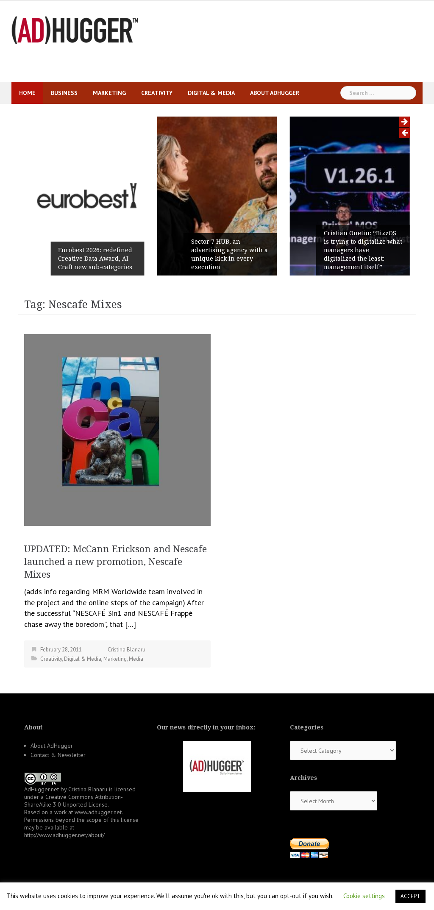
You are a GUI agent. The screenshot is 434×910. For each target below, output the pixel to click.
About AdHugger (274, 93)
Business (64, 93)
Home (27, 93)
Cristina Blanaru (126, 649)
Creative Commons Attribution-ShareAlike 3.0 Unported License (73, 800)
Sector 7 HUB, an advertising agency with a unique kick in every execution (229, 254)
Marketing (109, 93)
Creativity (156, 93)
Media (136, 658)
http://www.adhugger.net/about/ (64, 835)
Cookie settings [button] (364, 896)
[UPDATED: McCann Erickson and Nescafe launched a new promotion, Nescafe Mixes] (117, 429)
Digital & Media (211, 93)
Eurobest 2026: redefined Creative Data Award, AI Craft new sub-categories (95, 258)
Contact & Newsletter (58, 755)
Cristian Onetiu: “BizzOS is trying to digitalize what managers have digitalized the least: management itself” (363, 250)
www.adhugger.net (98, 812)
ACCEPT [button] (410, 896)
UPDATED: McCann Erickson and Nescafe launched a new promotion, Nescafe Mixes (115, 562)
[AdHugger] (75, 29)
